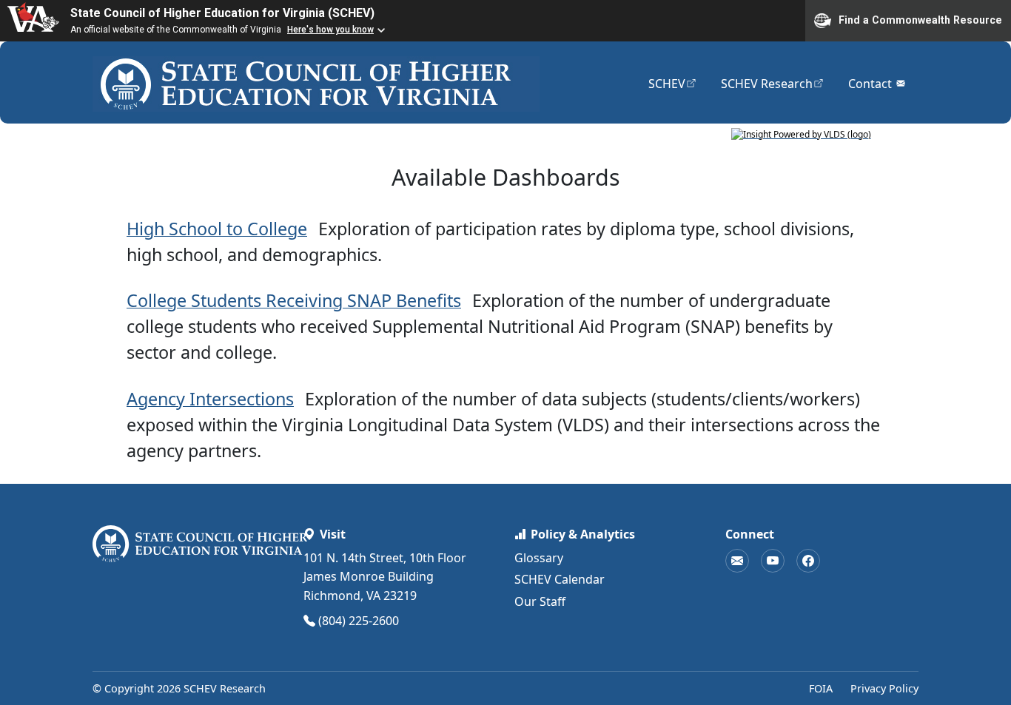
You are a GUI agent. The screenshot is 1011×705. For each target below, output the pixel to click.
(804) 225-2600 (358, 621)
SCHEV (672, 83)
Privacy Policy (884, 688)
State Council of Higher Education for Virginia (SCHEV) (222, 13)
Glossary (538, 558)
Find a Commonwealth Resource (920, 19)
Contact (877, 83)
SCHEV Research (772, 83)
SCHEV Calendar (559, 579)
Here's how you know (330, 29)
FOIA (821, 688)
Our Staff (539, 601)
